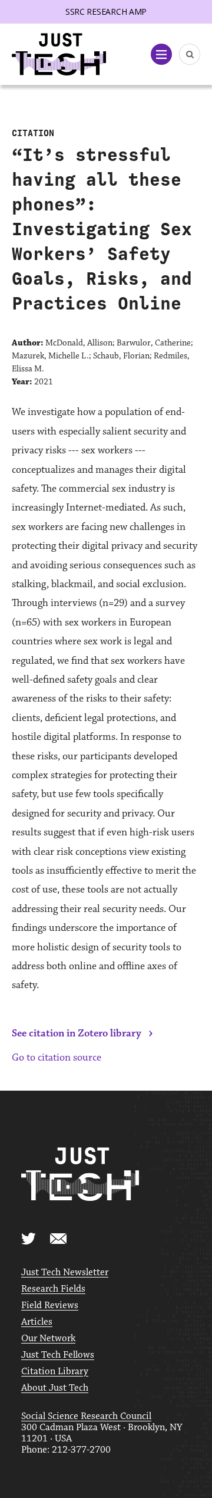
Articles (36, 1322)
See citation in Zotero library (76, 1033)
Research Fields (53, 1289)
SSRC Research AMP (106, 11)
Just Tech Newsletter (64, 1272)
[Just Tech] (59, 54)
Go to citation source (56, 1057)
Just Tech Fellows (57, 1355)
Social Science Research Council (86, 1416)
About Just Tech (54, 1388)
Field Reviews (49, 1305)
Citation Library (54, 1371)
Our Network (48, 1338)
